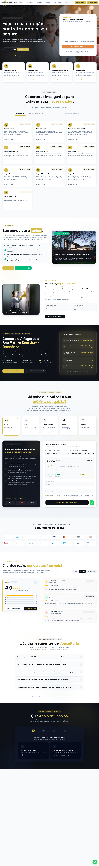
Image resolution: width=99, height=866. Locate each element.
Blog (55, 2)
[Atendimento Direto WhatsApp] (92, 525)
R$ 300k (54, 491)
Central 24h (48, 2)
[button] (11, 448)
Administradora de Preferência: (79, 473)
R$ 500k (59, 491)
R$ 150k (49, 491)
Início (10, 2)
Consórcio (31, 2)
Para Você (7, 49)
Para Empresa (91, 593)
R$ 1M (69, 491)
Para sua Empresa (23, 49)
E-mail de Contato (49, 510)
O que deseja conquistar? (52, 473)
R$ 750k (64, 491)
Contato (60, 2)
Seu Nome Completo (50, 503)
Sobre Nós (39, 2)
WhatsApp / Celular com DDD (77, 510)
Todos (75, 593)
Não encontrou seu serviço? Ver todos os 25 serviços (78, 52)
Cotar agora (8, 290)
